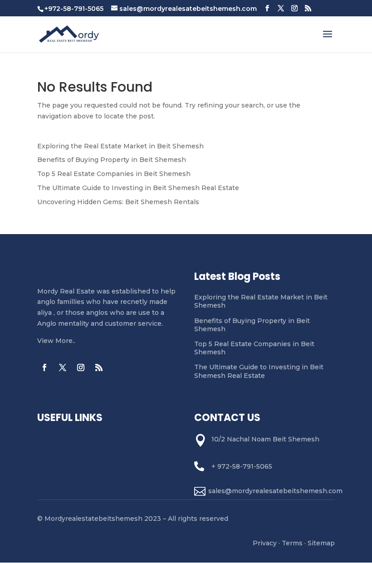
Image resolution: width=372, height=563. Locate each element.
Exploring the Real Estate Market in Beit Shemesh (120, 146)
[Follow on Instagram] (80, 367)
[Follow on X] (62, 367)
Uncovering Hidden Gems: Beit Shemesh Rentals (118, 202)
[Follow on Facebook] (44, 367)
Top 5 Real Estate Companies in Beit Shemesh (114, 174)
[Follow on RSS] (99, 367)
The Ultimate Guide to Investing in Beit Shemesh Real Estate (138, 188)
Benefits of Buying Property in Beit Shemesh (111, 160)
